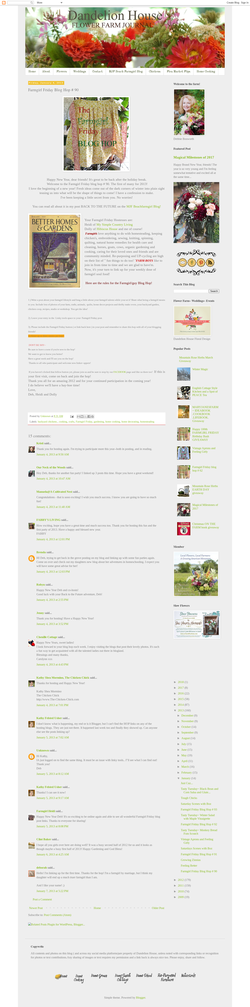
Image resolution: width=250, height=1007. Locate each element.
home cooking (112, 421)
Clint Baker (43, 839)
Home (32, 71)
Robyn (40, 584)
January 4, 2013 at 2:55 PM (52, 599)
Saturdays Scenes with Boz (196, 848)
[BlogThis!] (82, 416)
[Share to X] (85, 416)
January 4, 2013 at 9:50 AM (52, 454)
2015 (181, 699)
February (187, 772)
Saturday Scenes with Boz (196, 803)
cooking (63, 421)
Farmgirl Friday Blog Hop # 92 (199, 824)
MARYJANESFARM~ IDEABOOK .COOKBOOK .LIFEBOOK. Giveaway (205, 414)
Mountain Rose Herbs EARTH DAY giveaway (205, 489)
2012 (181, 879)
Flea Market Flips (178, 71)
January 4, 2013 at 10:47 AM (53, 478)
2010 (181, 891)
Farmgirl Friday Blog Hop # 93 (199, 809)
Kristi (39, 443)
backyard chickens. (47, 421)
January (186, 778)
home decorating (130, 421)
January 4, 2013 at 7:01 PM (52, 705)
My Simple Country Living (114, 224)
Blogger (140, 997)
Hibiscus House (106, 229)
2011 (181, 885)
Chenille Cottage (46, 637)
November (187, 721)
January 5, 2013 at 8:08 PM (52, 826)
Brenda (41, 552)
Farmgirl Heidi (45, 811)
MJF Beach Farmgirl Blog (126, 71)
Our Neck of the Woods (51, 467)
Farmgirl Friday (84, 421)
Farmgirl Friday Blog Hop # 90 (199, 871)
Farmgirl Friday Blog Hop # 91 (199, 854)
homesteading (147, 421)
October (186, 726)
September (187, 732)
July (184, 744)
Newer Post (36, 908)
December (187, 715)
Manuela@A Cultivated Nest (54, 491)
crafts (71, 421)
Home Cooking (206, 71)
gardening (99, 421)
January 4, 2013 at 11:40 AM (53, 506)
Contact (97, 71)
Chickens (155, 71)
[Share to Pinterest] (92, 416)
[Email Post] (71, 416)
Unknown (42, 750)
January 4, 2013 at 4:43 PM (52, 664)
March (185, 766)
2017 (181, 687)
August (186, 738)
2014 (181, 704)
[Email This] (78, 416)
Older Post (158, 908)
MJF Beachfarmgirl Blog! (143, 206)
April (184, 761)
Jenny (40, 612)
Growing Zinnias (191, 859)
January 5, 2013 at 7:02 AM (52, 737)
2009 (181, 897)
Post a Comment (42, 899)
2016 (181, 693)
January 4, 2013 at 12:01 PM (53, 539)
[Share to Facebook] (89, 416)
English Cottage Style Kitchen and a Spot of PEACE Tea (205, 391)
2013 (181, 710)
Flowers (61, 71)
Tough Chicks (189, 797)
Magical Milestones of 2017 (193, 157)
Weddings (79, 71)
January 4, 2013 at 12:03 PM (53, 571)
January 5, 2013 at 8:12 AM (52, 773)
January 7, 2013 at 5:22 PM (52, 891)
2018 (181, 682)
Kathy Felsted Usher (49, 718)
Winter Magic (200, 369)
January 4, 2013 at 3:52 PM (52, 623)
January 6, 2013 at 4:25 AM (52, 854)
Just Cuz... (187, 783)
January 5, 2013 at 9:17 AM (52, 797)
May (184, 755)
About (46, 71)
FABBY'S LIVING (48, 519)
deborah (41, 867)
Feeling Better (189, 865)
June (184, 749)
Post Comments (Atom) (57, 915)
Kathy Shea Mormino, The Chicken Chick (62, 677)
